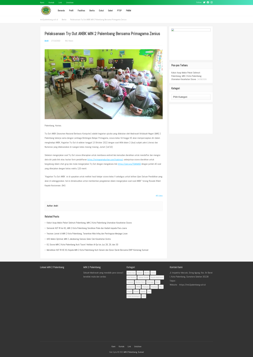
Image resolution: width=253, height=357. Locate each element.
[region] (191, 119)
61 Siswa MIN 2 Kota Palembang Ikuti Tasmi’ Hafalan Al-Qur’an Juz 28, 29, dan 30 (82, 244)
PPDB (138, 287)
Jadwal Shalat (143, 277)
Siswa (136, 291)
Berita (92, 10)
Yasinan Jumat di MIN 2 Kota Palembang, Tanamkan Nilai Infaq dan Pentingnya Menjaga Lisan (87, 233)
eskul (153, 273)
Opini (157, 282)
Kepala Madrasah (157, 277)
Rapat (129, 291)
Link (60, 2)
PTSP (119, 10)
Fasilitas (81, 10)
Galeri (110, 10)
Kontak (51, 2)
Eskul (101, 10)
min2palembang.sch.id (49, 19)
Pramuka (145, 287)
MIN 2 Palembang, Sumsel (134, 352)
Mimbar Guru (140, 282)
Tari (149, 291)
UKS (143, 296)
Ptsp (161, 287)
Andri (47, 41)
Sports (143, 291)
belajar (139, 273)
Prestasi (154, 287)
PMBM (128, 10)
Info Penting (131, 277)
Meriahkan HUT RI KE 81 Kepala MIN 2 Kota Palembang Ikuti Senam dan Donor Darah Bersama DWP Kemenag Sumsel (97, 249)
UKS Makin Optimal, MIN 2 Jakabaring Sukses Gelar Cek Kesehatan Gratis (79, 238)
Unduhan (69, 2)
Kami (42, 2)
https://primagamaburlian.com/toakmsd (105, 159)
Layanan (130, 282)
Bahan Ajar (131, 273)
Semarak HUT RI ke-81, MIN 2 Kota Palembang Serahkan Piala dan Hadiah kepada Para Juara (87, 228)
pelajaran (130, 287)
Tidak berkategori (133, 296)
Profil (71, 10)
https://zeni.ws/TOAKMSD (129, 163)
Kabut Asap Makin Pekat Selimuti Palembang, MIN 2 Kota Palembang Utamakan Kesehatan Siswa (89, 222)
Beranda (61, 10)
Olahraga (150, 282)
